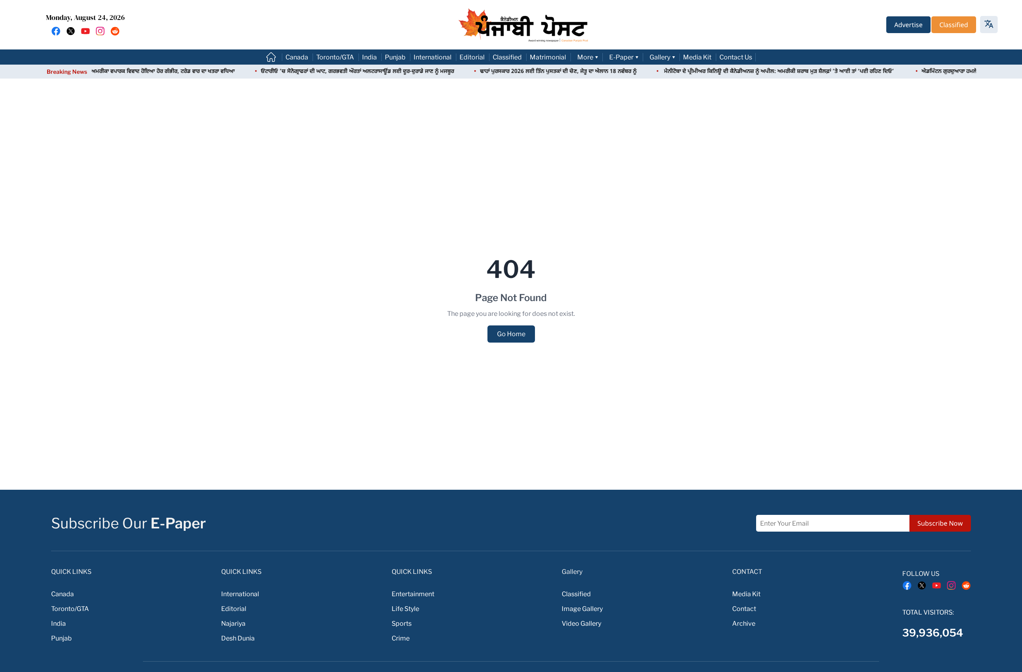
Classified (507, 57)
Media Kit (697, 57)
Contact (744, 609)
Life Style (405, 609)
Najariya (233, 623)
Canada (296, 57)
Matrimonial (548, 57)
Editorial (472, 57)
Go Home (511, 334)
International (433, 57)
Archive (743, 623)
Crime (401, 638)
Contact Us (735, 57)
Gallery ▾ (663, 57)
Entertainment (413, 594)
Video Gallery (581, 623)
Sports (402, 623)
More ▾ (588, 57)
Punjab (395, 57)
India (369, 57)
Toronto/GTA (335, 57)
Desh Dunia (238, 638)
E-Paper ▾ (624, 57)
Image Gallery (582, 609)
